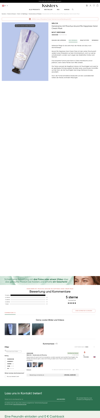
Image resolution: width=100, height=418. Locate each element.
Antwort (29, 369)
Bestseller (48, 9)
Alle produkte (34, 9)
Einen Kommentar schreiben (83, 310)
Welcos (55, 23)
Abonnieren (61, 399)
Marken (66, 9)
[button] (10, 329)
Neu (58, 9)
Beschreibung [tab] (73, 40)
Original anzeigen (70, 375)
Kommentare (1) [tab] (10, 312)
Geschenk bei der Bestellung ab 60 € (50, 1)
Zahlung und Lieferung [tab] (59, 40)
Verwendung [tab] (96, 40)
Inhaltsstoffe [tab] (84, 40)
